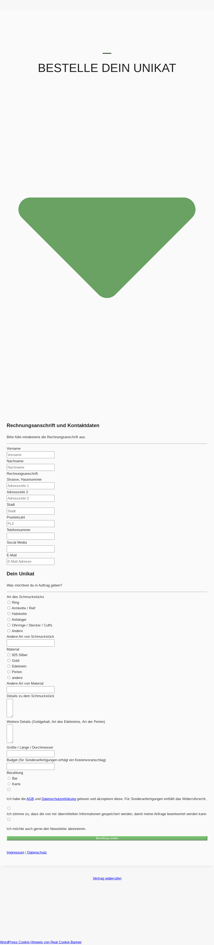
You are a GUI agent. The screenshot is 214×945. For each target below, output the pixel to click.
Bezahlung (15, 773)
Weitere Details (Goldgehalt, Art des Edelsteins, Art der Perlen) (56, 722)
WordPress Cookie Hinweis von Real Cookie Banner (41, 942)
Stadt (11, 505)
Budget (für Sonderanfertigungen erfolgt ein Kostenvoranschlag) (56, 760)
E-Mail (12, 555)
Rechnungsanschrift (22, 474)
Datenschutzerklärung (59, 799)
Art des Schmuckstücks (25, 597)
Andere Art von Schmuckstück (30, 637)
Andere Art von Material (25, 683)
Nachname (15, 461)
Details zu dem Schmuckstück (30, 696)
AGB (30, 799)
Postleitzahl (16, 517)
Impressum (15, 852)
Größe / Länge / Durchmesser (30, 747)
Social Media (17, 542)
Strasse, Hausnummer (24, 479)
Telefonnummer (19, 530)
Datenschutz (37, 852)
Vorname (13, 449)
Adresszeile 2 (17, 492)
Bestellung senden (107, 838)
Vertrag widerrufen (107, 878)
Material (13, 649)
